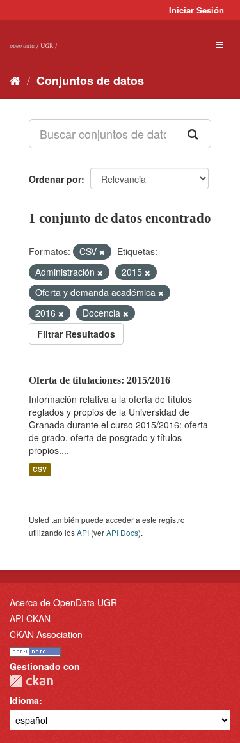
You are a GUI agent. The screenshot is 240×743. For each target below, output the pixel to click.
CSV (40, 469)
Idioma (24, 700)
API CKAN (30, 618)
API (83, 532)
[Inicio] (15, 80)
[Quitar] (102, 252)
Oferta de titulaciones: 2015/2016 (99, 380)
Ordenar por (55, 179)
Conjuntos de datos (90, 80)
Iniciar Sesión (196, 10)
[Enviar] (194, 133)
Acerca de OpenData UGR (63, 602)
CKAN (31, 680)
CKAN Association (46, 634)
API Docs (122, 532)
